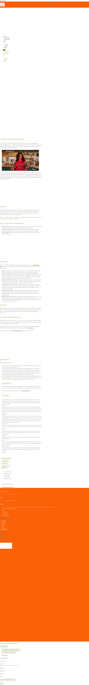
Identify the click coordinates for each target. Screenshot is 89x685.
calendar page (31, 327)
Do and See (6, 45)
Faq (4, 42)
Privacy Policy (3, 528)
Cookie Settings (9, 652)
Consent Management (11, 650)
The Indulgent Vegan (17, 330)
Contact (5, 47)
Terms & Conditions (4, 529)
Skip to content (3, 0)
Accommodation (7, 39)
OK (2, 683)
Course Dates (6, 37)
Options (4, 646)
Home (5, 36)
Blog (4, 54)
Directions (6, 44)
